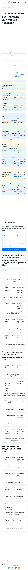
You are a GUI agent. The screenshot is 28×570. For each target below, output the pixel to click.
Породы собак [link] (10, 7)
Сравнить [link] (17, 9)
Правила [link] (9, 561)
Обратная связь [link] (17, 561)
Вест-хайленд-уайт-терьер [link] (8, 9)
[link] (14, 276)
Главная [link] (4, 7)
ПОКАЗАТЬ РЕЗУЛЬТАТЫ (14, 249)
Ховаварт (23, 74)
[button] (14, 276)
